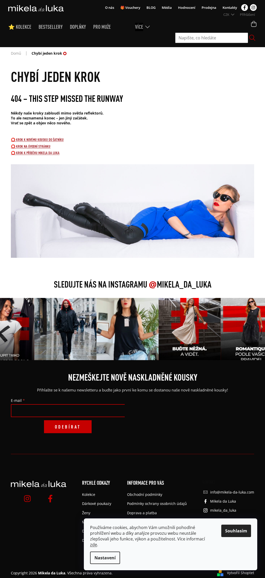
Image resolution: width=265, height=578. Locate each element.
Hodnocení (186, 7)
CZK (226, 14)
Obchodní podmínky (144, 494)
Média (167, 7)
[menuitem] (23, 27)
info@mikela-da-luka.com (232, 492)
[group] (61, 329)
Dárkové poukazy (96, 503)
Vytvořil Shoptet (240, 572)
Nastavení (105, 558)
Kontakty (230, 7)
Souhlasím (236, 531)
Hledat (252, 38)
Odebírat (68, 426)
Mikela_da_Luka (180, 284)
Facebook (244, 7)
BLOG (151, 7)
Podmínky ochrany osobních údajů (157, 503)
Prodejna (209, 7)
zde (93, 544)
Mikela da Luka (223, 501)
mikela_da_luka (223, 510)
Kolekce (88, 494)
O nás (109, 7)
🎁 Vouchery (130, 7)
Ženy (86, 512)
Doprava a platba (142, 512)
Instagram (253, 7)
